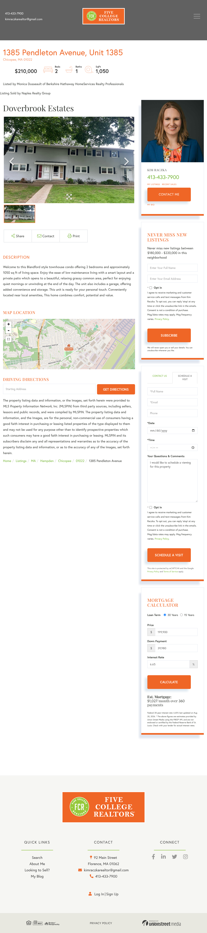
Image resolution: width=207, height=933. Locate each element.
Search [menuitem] (37, 857)
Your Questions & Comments (166, 456)
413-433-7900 (14, 13)
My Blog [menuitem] (37, 876)
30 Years (173, 615)
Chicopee (64, 461)
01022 (80, 461)
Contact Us (159, 376)
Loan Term (154, 615)
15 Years (189, 615)
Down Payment (157, 641)
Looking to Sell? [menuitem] (37, 869)
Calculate (169, 682)
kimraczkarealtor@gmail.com (23, 19)
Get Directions (116, 389)
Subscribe (169, 335)
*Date (151, 423)
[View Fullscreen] (8, 339)
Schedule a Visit (185, 377)
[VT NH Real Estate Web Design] (161, 923)
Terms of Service (171, 571)
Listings (21, 461)
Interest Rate (155, 657)
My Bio (151, 204)
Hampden (47, 461)
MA (33, 461)
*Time (151, 440)
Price (150, 625)
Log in (99, 893)
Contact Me (169, 194)
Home (7, 461)
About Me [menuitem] (37, 863)
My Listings (153, 184)
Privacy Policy (162, 319)
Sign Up (112, 893)
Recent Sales (169, 184)
